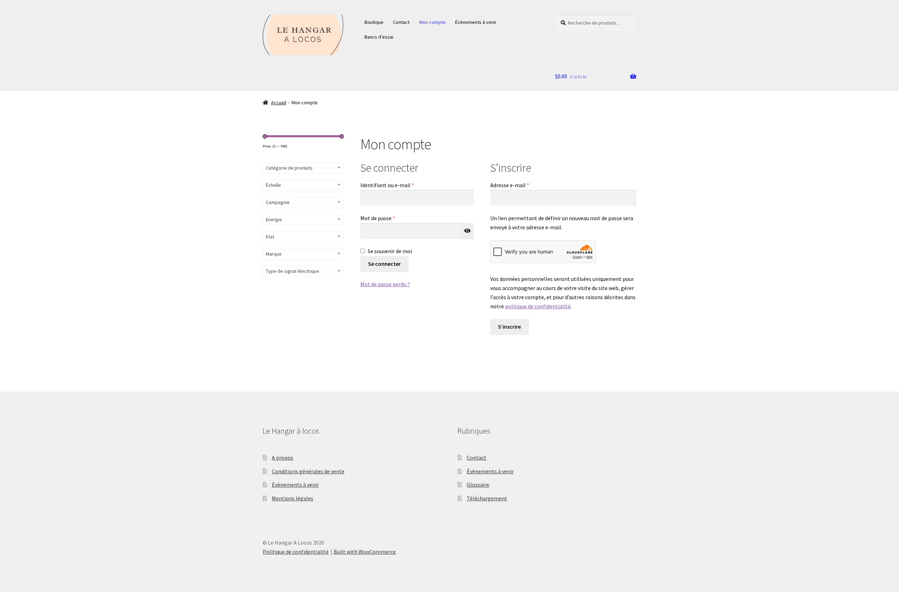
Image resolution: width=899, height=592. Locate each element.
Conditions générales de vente (308, 471)
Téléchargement (487, 498)
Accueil (278, 102)
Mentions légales (292, 498)
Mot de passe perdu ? (385, 284)
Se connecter (384, 263)
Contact (401, 22)
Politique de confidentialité (296, 551)
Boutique (374, 22)
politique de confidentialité (538, 306)
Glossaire (478, 484)
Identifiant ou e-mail (401, 185)
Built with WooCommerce (365, 551)
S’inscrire (509, 326)
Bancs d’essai (379, 37)
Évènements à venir (476, 22)
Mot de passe (391, 218)
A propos (282, 457)
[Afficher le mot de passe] (467, 231)
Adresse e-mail (523, 185)
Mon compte (432, 22)
